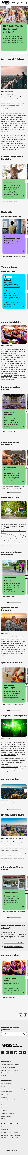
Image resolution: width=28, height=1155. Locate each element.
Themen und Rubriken (8, 1067)
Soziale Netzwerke (6, 1092)
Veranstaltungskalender (8, 111)
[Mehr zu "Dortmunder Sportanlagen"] (14, 685)
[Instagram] (7, 1052)
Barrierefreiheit (6, 1116)
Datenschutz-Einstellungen (9, 1138)
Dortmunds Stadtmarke (8, 1100)
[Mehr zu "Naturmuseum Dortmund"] (14, 467)
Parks (3, 119)
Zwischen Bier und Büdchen (9, 767)
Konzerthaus (5, 359)
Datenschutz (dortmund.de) (10, 1132)
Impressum (4, 1130)
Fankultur (4, 143)
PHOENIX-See (13, 123)
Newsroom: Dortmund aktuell (10, 1070)
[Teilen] (25, 1014)
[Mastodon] (11, 1052)
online (13, 856)
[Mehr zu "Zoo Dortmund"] (14, 181)
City (8, 749)
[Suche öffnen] (22, 3)
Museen (19, 117)
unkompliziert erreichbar (8, 147)
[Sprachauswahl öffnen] (13, 3)
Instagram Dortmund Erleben (14, 943)
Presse (3, 1086)
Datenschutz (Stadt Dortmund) (11, 1135)
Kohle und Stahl (6, 97)
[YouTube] (20, 1052)
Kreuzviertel (5, 127)
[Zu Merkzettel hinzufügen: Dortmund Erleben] (20, 1014)
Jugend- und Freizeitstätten (9, 649)
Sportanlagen (20, 645)
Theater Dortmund (7, 355)
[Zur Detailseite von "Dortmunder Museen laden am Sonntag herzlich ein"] (14, 236)
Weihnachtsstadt (6, 376)
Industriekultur (9, 117)
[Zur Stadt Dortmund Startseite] (5, 2)
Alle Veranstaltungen (8, 271)
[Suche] (24, 1034)
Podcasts (4, 1097)
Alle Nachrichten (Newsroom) (11, 216)
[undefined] (26, 181)
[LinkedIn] (24, 1052)
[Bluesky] (15, 1052)
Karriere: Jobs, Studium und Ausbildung (13, 1089)
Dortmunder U (5, 361)
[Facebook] (2, 1052)
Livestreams (5, 1094)
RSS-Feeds (4, 1119)
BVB (2, 141)
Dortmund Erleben (7, 1073)
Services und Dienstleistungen (10, 1065)
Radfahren (17, 641)
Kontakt (3, 1127)
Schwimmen (20, 643)
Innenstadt (8, 125)
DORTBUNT (18, 365)
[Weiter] (25, 790)
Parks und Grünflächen (9, 647)
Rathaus (3, 1075)
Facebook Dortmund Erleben (13, 947)
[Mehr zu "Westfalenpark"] (14, 577)
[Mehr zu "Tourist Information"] (14, 892)
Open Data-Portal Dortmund (10, 1113)
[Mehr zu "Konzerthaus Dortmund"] (14, 411)
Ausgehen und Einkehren (8, 755)
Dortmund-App (6, 1084)
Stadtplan (4, 1111)
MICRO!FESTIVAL (6, 370)
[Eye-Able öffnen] (18, 3)
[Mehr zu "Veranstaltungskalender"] (14, 977)
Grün (22, 119)
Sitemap (3, 1108)
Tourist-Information (19, 858)
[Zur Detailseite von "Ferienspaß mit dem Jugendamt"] (14, 291)
